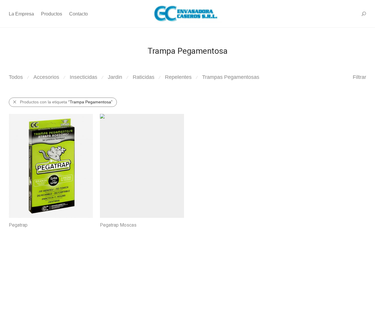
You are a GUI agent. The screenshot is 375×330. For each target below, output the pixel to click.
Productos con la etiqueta (66, 102)
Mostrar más (17, 233)
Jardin (115, 77)
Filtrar (359, 77)
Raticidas (143, 77)
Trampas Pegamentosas (230, 77)
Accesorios (46, 77)
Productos (51, 13)
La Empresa (21, 13)
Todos (16, 77)
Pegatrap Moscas (118, 225)
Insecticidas (83, 77)
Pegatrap (18, 225)
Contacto (78, 13)
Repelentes (178, 77)
